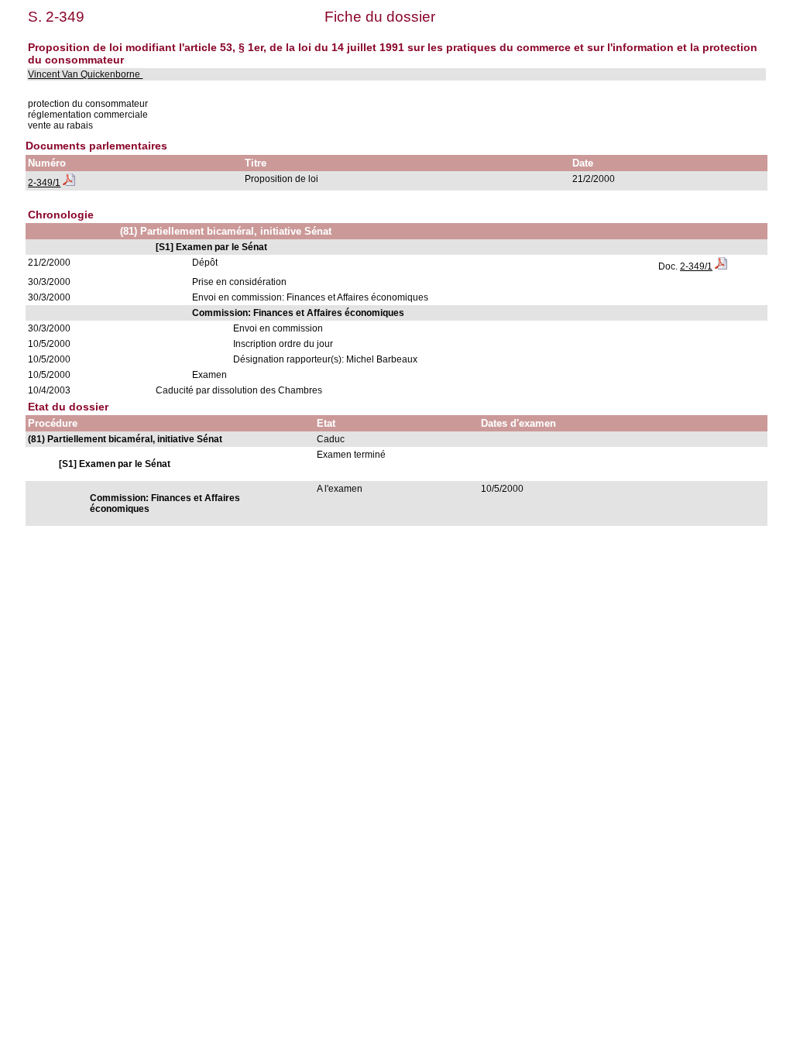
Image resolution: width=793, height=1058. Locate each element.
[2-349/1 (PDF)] (69, 182)
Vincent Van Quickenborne (85, 74)
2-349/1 (44, 182)
